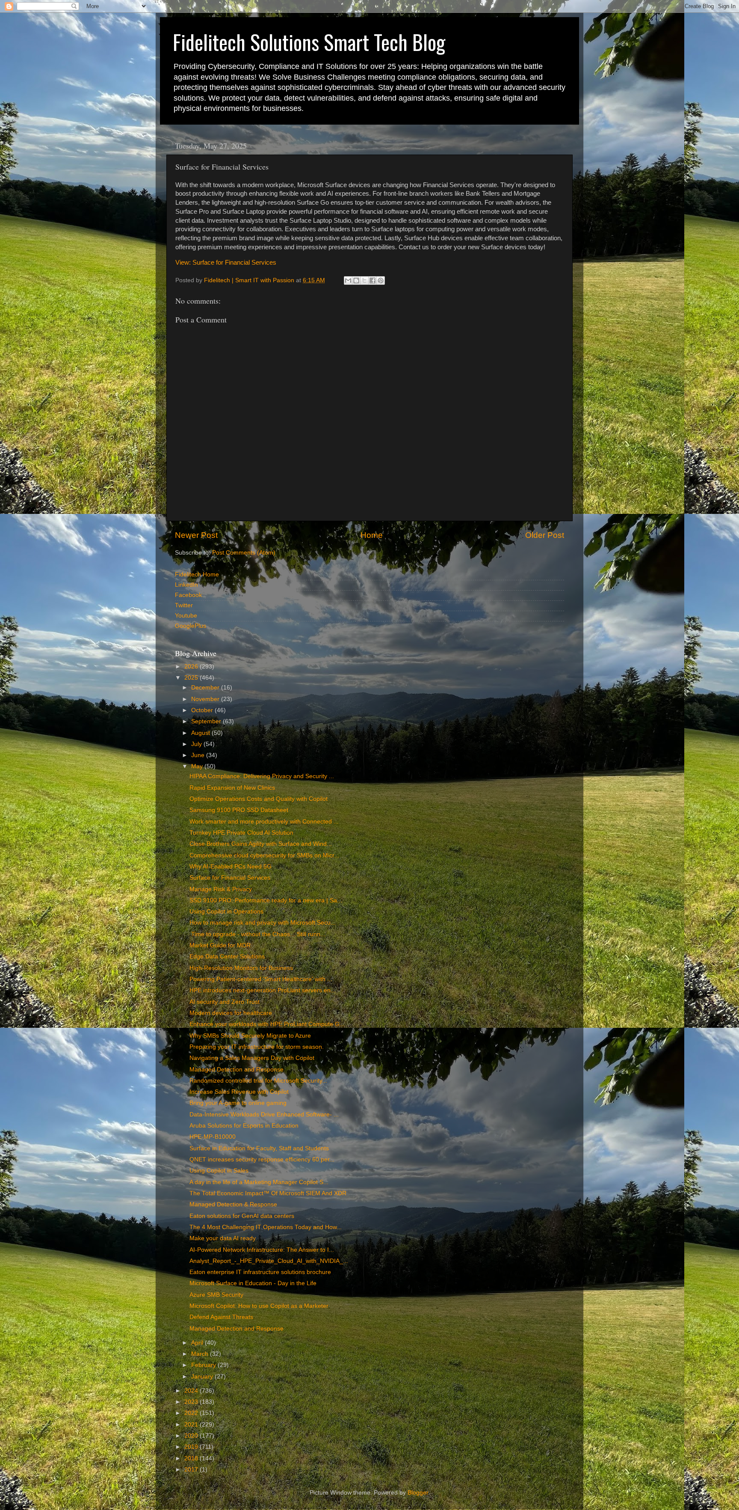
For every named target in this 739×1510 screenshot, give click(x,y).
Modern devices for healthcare (230, 1013)
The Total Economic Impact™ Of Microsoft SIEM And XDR (267, 1193)
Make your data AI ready (222, 1238)
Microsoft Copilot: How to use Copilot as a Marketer (258, 1306)
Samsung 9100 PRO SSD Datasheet (238, 810)
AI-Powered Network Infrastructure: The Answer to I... (261, 1250)
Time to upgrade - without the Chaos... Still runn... (257, 934)
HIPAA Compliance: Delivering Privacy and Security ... (261, 776)
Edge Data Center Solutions (227, 956)
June (198, 755)
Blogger (418, 1492)
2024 (192, 1391)
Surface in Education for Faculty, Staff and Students (259, 1148)
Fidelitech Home (197, 574)
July (197, 744)
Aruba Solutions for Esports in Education (244, 1125)
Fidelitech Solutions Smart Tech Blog (309, 42)
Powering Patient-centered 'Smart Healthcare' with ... (260, 979)
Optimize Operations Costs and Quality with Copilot (258, 799)
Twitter (184, 605)
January (203, 1376)
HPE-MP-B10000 (212, 1137)
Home (372, 535)
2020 (192, 1435)
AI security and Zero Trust (224, 1002)
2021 (192, 1424)
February (204, 1365)
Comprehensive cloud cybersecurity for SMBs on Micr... (264, 855)
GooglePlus (190, 626)
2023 (192, 1402)
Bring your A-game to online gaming (238, 1103)
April (198, 1343)
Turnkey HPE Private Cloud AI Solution (241, 833)
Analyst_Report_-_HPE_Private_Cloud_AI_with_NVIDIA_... (268, 1261)
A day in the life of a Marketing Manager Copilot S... (258, 1182)
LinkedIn (186, 585)
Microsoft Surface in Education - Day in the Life (252, 1283)
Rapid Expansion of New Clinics (232, 788)
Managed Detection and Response (236, 1069)
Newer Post (196, 535)
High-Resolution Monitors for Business (241, 968)
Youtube (186, 615)
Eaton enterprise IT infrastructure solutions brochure (260, 1272)
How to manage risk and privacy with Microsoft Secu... (262, 922)
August (201, 733)
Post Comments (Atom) (243, 552)
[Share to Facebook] (372, 280)
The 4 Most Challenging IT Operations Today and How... (265, 1227)
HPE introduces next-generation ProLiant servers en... (262, 990)
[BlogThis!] (356, 280)
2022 (192, 1413)
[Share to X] (364, 280)
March (200, 1354)
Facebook (188, 595)
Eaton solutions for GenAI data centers (241, 1216)
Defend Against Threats (221, 1317)
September (207, 721)
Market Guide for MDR (220, 945)
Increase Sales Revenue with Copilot (239, 1092)
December (206, 687)
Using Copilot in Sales (218, 1170)
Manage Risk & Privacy (220, 889)
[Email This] (348, 280)
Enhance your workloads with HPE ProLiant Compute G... (267, 1024)
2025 (192, 677)
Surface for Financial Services (229, 877)
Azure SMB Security (216, 1295)
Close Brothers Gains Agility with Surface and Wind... (260, 844)
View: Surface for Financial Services (225, 262)
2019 (192, 1447)
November (206, 699)
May (197, 766)
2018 (192, 1458)
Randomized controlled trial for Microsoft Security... (258, 1080)
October (203, 710)
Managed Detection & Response (233, 1204)
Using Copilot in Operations (226, 911)
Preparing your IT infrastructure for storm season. (256, 1047)
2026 (192, 666)
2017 (192, 1469)
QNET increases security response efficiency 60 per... (261, 1159)
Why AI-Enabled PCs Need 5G (230, 866)
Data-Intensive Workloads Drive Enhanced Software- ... (264, 1114)
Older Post (544, 535)
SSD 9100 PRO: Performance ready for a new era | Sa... (265, 900)
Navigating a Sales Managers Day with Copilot (251, 1058)
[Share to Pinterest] (380, 280)
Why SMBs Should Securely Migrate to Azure (250, 1036)
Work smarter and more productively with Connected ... (264, 821)
